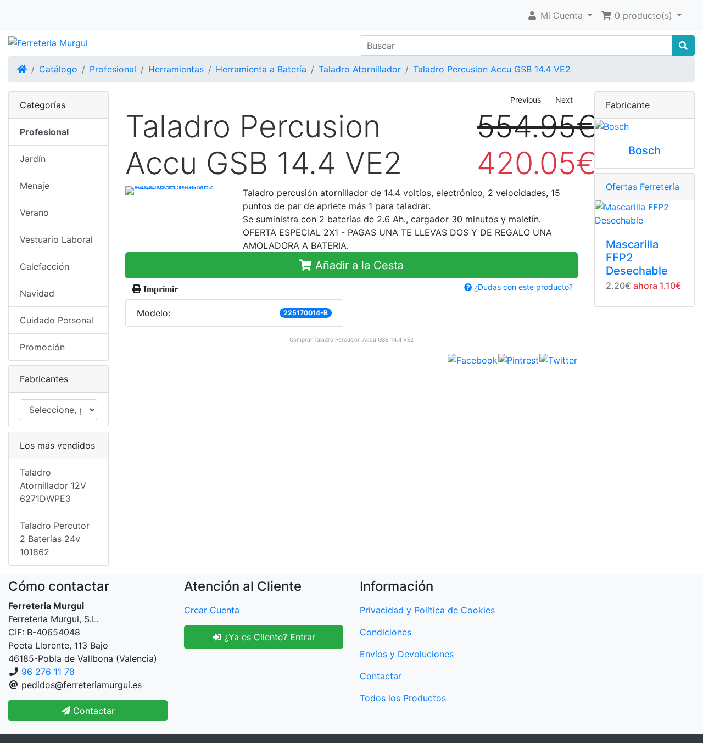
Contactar (380, 676)
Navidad (37, 293)
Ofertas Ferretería (642, 186)
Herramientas (176, 69)
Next (564, 99)
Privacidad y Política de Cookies (427, 610)
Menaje (34, 185)
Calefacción (44, 266)
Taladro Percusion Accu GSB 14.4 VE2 (492, 69)
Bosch (644, 150)
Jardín (33, 158)
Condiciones (385, 632)
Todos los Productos (403, 697)
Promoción (42, 347)
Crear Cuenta (211, 610)
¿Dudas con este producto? (522, 287)
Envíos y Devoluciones (407, 654)
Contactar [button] (92, 710)
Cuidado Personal (56, 320)
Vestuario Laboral (56, 239)
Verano (34, 212)
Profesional (113, 69)
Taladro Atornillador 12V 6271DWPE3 (53, 485)
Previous (525, 99)
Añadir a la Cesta (358, 265)
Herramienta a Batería (261, 69)
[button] (559, 15)
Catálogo (58, 69)
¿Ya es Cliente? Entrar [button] (268, 637)
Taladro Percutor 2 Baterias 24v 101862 (55, 538)
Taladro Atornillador (360, 69)
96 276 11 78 (48, 671)
